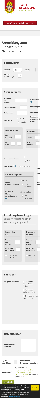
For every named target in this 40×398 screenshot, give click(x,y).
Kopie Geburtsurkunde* (12, 183)
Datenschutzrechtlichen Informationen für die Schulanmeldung (24, 372)
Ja (26, 157)
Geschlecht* (8, 120)
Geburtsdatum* (10, 107)
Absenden (7, 382)
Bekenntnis (34, 100)
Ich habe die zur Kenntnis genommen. (26, 372)
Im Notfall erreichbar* (9, 249)
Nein (29, 161)
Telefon (30, 137)
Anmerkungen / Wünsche (10, 345)
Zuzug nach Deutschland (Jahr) (35, 119)
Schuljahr (28, 70)
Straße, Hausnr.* (8, 136)
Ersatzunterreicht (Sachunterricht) (30, 297)
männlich (23, 122)
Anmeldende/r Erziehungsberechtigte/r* (29, 362)
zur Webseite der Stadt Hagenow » (20, 23)
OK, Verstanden (35, 386)
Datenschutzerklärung (14, 396)
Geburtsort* (8, 113)
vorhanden (27, 180)
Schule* (7, 70)
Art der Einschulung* (9, 75)
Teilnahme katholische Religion (30, 291)
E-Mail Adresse (30, 143)
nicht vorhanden (28, 185)
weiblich (22, 118)
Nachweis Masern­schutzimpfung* (11, 194)
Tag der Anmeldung (6, 362)
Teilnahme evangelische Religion (28, 284)
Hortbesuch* (9, 166)
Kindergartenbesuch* (12, 159)
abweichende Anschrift (13, 256)
